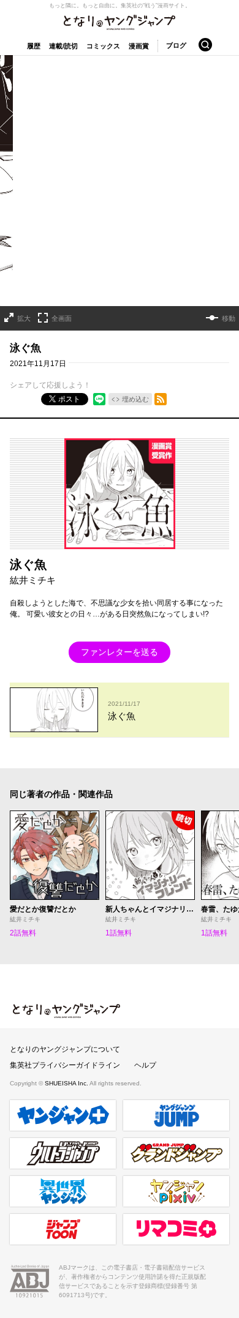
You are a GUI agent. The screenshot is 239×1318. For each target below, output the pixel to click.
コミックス (103, 46)
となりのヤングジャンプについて (65, 1049)
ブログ (176, 45)
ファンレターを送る (119, 652)
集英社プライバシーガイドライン (65, 1065)
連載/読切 (63, 46)
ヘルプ (145, 1065)
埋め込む (135, 399)
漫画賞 (139, 46)
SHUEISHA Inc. (67, 1083)
